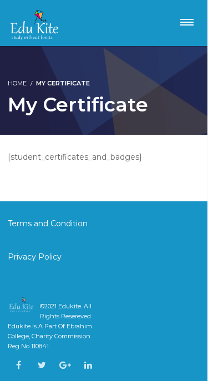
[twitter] (41, 365)
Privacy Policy (35, 257)
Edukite (69, 306)
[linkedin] (88, 365)
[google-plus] (65, 365)
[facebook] (18, 365)
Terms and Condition (49, 223)
